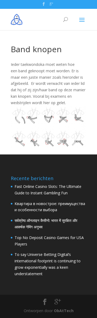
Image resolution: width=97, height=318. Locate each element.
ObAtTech (64, 310)
